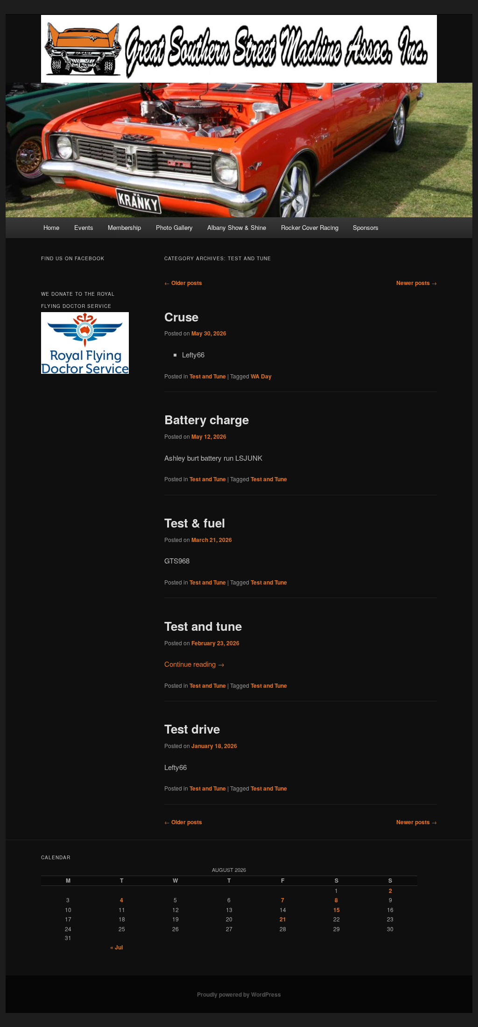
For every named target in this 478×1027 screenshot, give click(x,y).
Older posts (183, 282)
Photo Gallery (174, 227)
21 (283, 919)
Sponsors (366, 227)
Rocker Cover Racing (309, 227)
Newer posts (416, 282)
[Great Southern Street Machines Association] (239, 49)
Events (83, 227)
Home (51, 227)
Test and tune (203, 626)
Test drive (192, 728)
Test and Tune (208, 376)
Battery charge (206, 419)
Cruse (181, 316)
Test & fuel (194, 522)
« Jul (116, 947)
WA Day (261, 376)
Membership (124, 227)
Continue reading (194, 664)
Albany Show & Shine (236, 227)
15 (336, 910)
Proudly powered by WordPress (239, 994)
